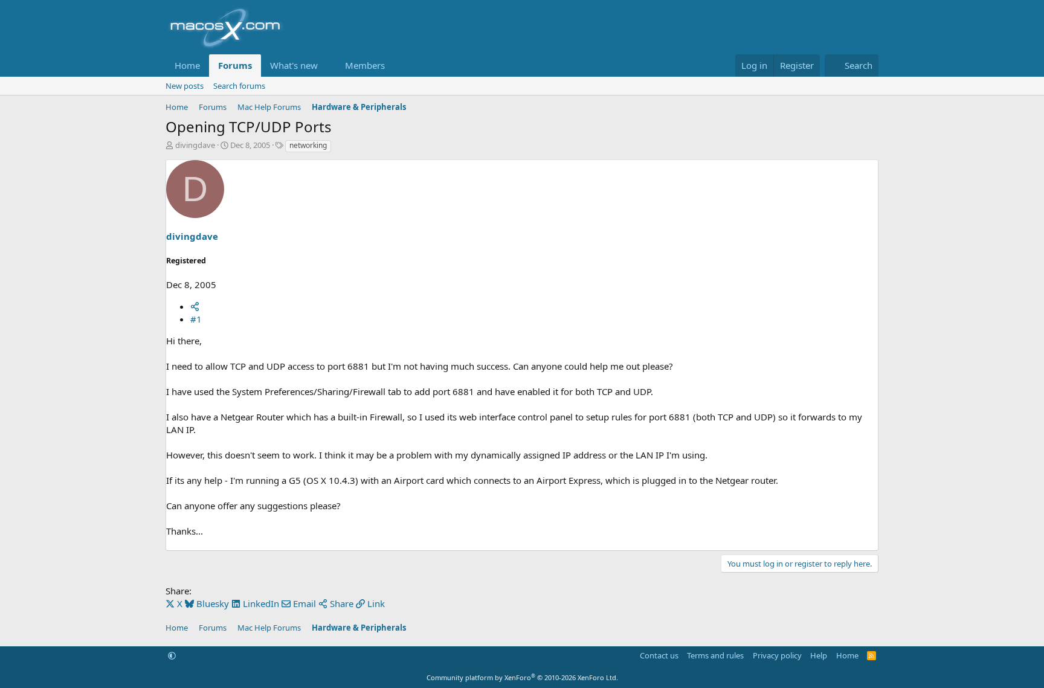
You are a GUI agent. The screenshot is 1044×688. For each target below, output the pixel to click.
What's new (294, 65)
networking (308, 145)
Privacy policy (777, 655)
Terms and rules (715, 655)
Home (187, 65)
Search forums (239, 85)
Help (818, 655)
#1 (196, 319)
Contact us (659, 655)
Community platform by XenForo (522, 677)
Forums (235, 65)
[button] (327, 65)
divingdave (195, 145)
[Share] (194, 306)
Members (365, 65)
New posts (185, 85)
